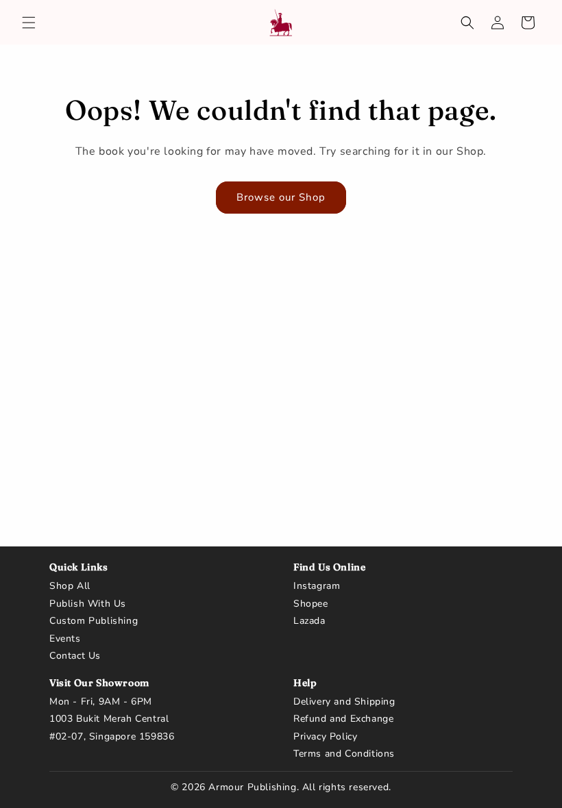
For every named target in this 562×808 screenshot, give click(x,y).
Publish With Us (87, 604)
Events (65, 639)
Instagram (316, 586)
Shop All (69, 586)
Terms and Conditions (344, 754)
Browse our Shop (281, 197)
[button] (29, 23)
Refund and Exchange (343, 719)
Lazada (309, 621)
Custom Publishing (93, 621)
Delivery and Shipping (344, 702)
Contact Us (75, 656)
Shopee (310, 604)
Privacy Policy (325, 737)
